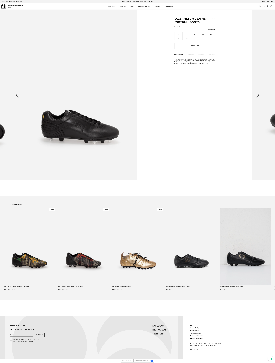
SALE (132, 6)
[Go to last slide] (17, 95)
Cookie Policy (194, 328)
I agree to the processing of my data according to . (26, 340)
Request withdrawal (196, 338)
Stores (157, 6)
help (263, 1)
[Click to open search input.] (260, 6)
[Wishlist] (264, 6)
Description (178, 55)
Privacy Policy (28, 341)
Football (111, 6)
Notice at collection (127, 360)
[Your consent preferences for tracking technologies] (271, 359)
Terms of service (195, 333)
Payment (191, 55)
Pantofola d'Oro (144, 6)
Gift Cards (169, 6)
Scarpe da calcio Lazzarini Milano (16, 286)
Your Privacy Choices (141, 360)
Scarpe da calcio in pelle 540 (122, 286)
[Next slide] (258, 95)
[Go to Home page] (12, 6)
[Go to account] (267, 6)
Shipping (212, 55)
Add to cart (194, 46)
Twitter (157, 333)
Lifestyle (122, 6)
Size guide (211, 30)
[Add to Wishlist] (213, 18)
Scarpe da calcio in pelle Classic (177, 286)
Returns (201, 55)
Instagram (159, 329)
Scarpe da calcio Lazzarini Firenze (70, 286)
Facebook (158, 326)
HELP (192, 325)
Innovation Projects (196, 336)
